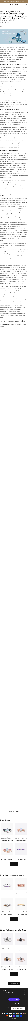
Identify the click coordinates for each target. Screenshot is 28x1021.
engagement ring (10, 200)
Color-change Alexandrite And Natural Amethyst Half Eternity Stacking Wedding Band (6, 893)
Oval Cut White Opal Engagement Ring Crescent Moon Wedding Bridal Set (7, 857)
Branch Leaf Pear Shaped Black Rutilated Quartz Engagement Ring (20, 948)
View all (14, 864)
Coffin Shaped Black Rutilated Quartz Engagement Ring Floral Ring (6, 967)
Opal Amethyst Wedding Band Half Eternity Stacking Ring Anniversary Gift (20, 857)
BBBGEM (15, 1018)
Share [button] (2, 26)
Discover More (14, 983)
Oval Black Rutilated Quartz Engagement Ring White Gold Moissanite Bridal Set (7, 948)
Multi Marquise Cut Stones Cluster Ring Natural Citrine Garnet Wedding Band (7, 912)
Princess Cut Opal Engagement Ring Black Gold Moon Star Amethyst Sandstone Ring (6, 838)
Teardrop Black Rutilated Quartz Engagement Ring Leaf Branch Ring (20, 967)
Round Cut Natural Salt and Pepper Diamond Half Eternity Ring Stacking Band (21, 912)
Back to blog (15, 811)
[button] (1, 4)
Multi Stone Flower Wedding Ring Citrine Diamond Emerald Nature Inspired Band (21, 893)
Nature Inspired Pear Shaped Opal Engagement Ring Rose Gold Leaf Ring (20, 838)
